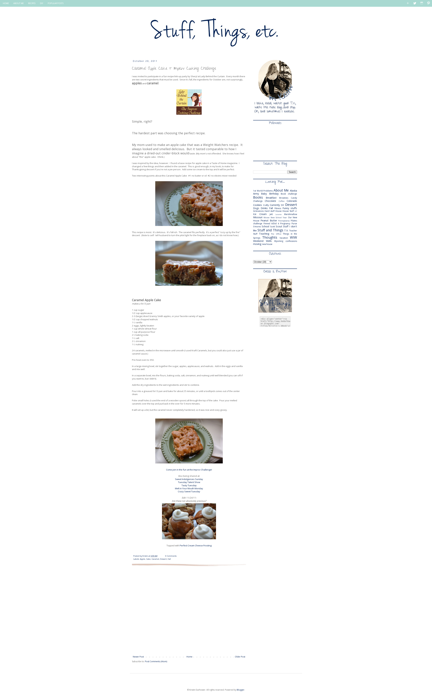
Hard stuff (270, 211)
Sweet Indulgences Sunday (189, 479)
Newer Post (138, 656)
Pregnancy (285, 223)
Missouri (257, 217)
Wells (269, 241)
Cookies (257, 205)
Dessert (163, 559)
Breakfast (271, 197)
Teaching (264, 233)
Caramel (155, 559)
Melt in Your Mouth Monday (189, 488)
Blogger (240, 689)
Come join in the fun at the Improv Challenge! (189, 469)
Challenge (258, 201)
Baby (264, 193)
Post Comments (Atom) (156, 661)
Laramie (278, 214)
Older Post (240, 656)
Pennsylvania (284, 220)
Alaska (293, 190)
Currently (275, 205)
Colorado (292, 200)
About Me (281, 190)
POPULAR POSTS (55, 3)
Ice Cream (260, 214)
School (265, 226)
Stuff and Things (270, 230)
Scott (272, 226)
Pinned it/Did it (271, 223)
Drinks (264, 208)
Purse (294, 223)
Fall (169, 559)
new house (267, 244)
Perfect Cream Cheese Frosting (196, 545)
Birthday (274, 193)
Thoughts (269, 237)
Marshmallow (290, 214)
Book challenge (289, 193)
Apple (142, 559)
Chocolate (270, 200)
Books (258, 197)
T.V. (286, 230)
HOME (6, 3)
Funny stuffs (289, 208)
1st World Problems (263, 190)
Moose (266, 217)
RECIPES (31, 3)
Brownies (283, 197)
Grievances (258, 211)
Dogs (256, 208)
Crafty (266, 205)
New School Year (279, 217)
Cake (148, 559)
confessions (291, 241)
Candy (294, 197)
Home (189, 656)
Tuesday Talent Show (189, 482)
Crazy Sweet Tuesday (189, 491)
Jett (271, 214)
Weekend (258, 241)
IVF (296, 211)
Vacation (284, 237)
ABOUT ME (18, 3)
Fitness (278, 208)
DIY (41, 3)
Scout (279, 226)
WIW (293, 237)
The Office (276, 234)
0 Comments (171, 556)
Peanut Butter (269, 220)
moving (257, 244)
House (278, 211)
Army (256, 193)
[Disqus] (189, 610)
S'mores (257, 226)
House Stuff (288, 211)
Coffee (282, 201)
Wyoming (278, 241)
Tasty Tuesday (189, 485)
